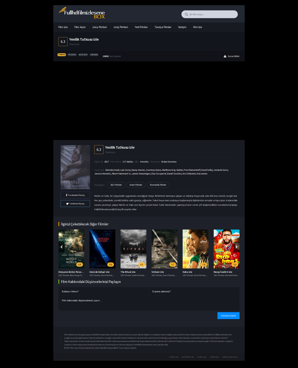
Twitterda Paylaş (76, 203)
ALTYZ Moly (83, 54)
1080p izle (219, 334)
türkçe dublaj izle (192, 334)
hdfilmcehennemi (229, 357)
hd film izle (173, 357)
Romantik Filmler (158, 184)
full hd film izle (188, 357)
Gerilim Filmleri (138, 275)
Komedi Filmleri (231, 275)
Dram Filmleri (136, 184)
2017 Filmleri (116, 184)
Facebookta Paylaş (76, 195)
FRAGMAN (94, 54)
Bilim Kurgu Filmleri (78, 275)
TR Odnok (72, 54)
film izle (197, 27)
